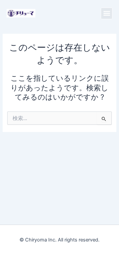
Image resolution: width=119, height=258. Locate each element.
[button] (106, 13)
